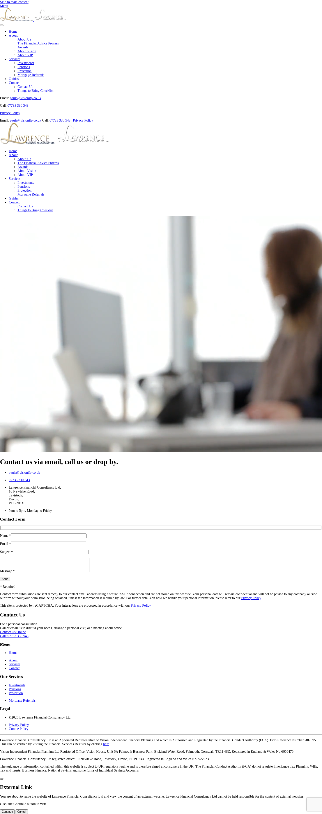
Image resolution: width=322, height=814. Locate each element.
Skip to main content (14, 2)
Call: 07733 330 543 (14, 636)
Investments (26, 63)
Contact (14, 83)
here (106, 744)
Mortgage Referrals (31, 75)
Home (13, 31)
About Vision (27, 51)
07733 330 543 (17, 105)
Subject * (6, 552)
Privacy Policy (10, 113)
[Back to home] (33, 20)
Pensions (24, 67)
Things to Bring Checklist (35, 90)
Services (14, 59)
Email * (5, 544)
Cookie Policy (18, 729)
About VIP (25, 55)
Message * (7, 571)
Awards (23, 47)
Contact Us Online (13, 632)
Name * (5, 535)
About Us (24, 39)
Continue (7, 811)
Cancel (21, 811)
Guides (14, 79)
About (13, 35)
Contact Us (25, 86)
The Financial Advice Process (38, 43)
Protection (25, 71)
